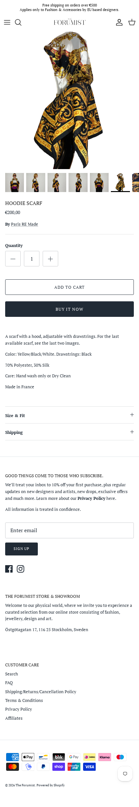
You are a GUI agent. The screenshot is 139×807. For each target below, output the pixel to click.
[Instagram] (20, 569)
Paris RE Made (24, 224)
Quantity (14, 245)
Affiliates (14, 718)
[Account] (118, 22)
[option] (69, 99)
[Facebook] (9, 569)
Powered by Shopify (51, 785)
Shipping (14, 432)
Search (11, 674)
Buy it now (69, 309)
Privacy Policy (18, 709)
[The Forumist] (69, 22)
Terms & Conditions (24, 700)
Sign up (21, 548)
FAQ (9, 682)
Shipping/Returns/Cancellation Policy (40, 691)
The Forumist (25, 785)
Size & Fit (15, 415)
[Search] (21, 22)
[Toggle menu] (7, 22)
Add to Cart (69, 287)
